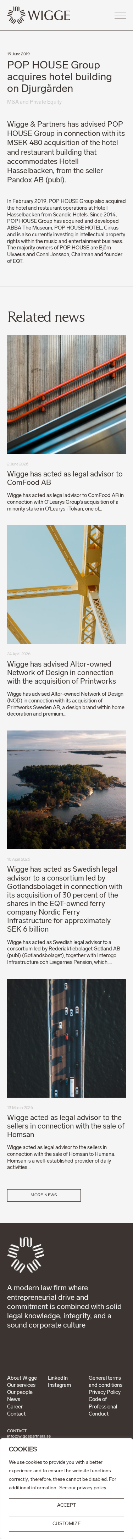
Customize (66, 1524)
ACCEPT (66, 1505)
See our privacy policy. (83, 1488)
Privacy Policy (105, 1392)
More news (44, 1195)
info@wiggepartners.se (29, 1436)
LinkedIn (58, 1378)
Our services (21, 1385)
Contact (16, 1414)
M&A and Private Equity (34, 102)
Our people (20, 1392)
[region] (66, 1488)
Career (15, 1407)
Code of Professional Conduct (103, 1407)
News (13, 1399)
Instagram (59, 1385)
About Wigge (22, 1378)
